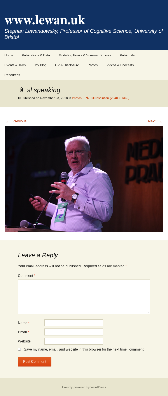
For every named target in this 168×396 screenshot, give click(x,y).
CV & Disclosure (67, 65)
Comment (26, 276)
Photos (93, 65)
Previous (15, 121)
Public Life (127, 55)
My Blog (40, 65)
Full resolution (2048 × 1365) (109, 98)
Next (155, 121)
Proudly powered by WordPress (84, 387)
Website (24, 341)
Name (24, 323)
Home (8, 55)
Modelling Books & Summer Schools (85, 55)
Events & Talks (15, 65)
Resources (12, 75)
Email (23, 332)
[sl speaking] (84, 179)
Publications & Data (36, 55)
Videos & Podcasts (120, 65)
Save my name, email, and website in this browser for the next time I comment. (84, 349)
